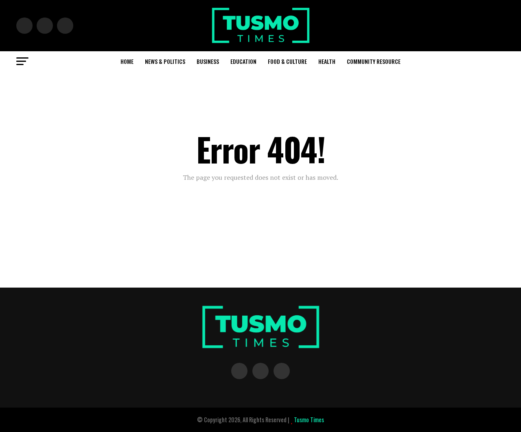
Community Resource (374, 61)
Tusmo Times (308, 419)
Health (326, 61)
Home (127, 61)
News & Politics (165, 61)
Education (243, 61)
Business (208, 61)
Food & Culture (287, 61)
